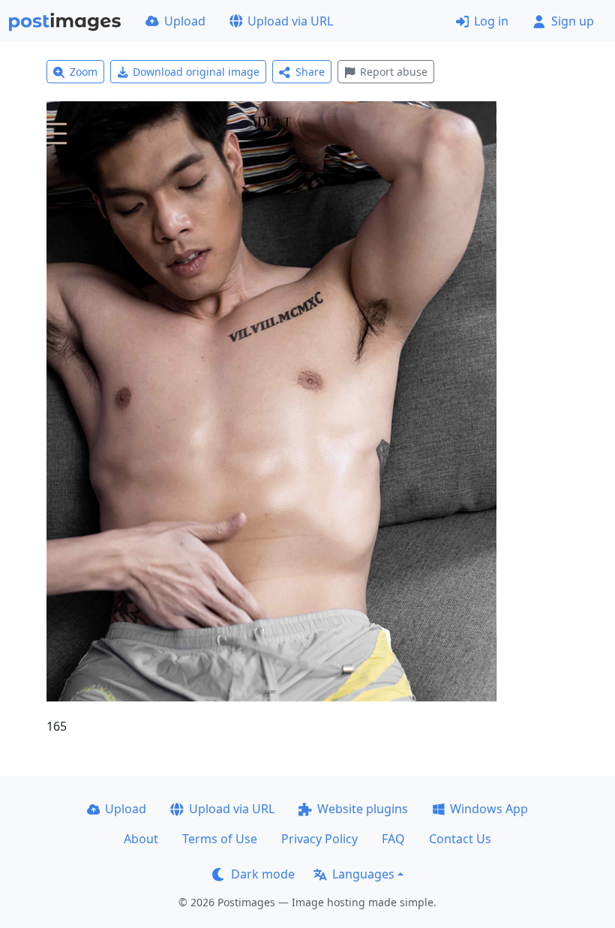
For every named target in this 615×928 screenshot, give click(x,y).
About (141, 838)
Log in (491, 21)
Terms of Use (219, 838)
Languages (363, 874)
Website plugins (362, 808)
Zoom (84, 72)
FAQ (393, 838)
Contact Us (460, 838)
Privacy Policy (319, 838)
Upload (185, 21)
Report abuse (394, 72)
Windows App (489, 808)
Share (310, 72)
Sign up (572, 21)
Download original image (196, 72)
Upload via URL (290, 21)
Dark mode (263, 874)
